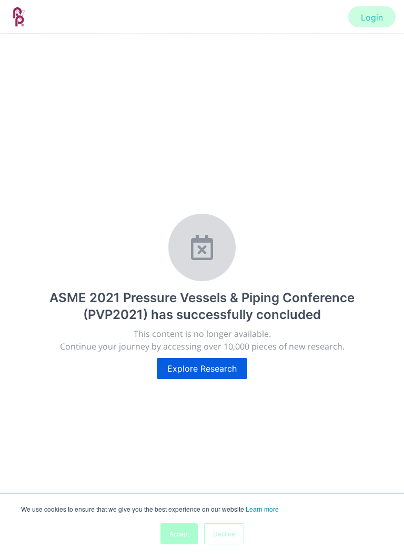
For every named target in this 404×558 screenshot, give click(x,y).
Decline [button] (224, 533)
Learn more (262, 508)
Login (372, 17)
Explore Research (202, 368)
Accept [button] (179, 533)
